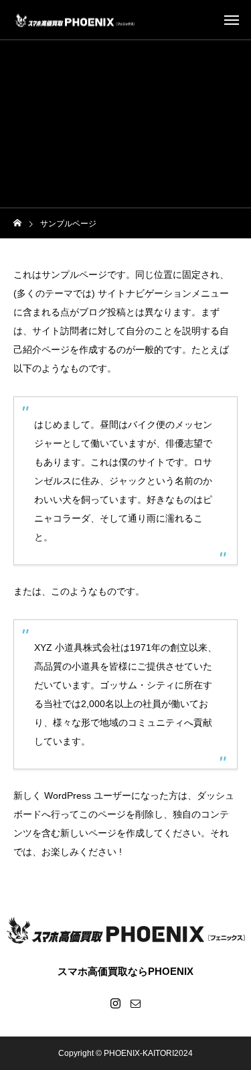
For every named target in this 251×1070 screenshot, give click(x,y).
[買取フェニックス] (74, 19)
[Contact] (136, 1003)
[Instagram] (115, 1003)
